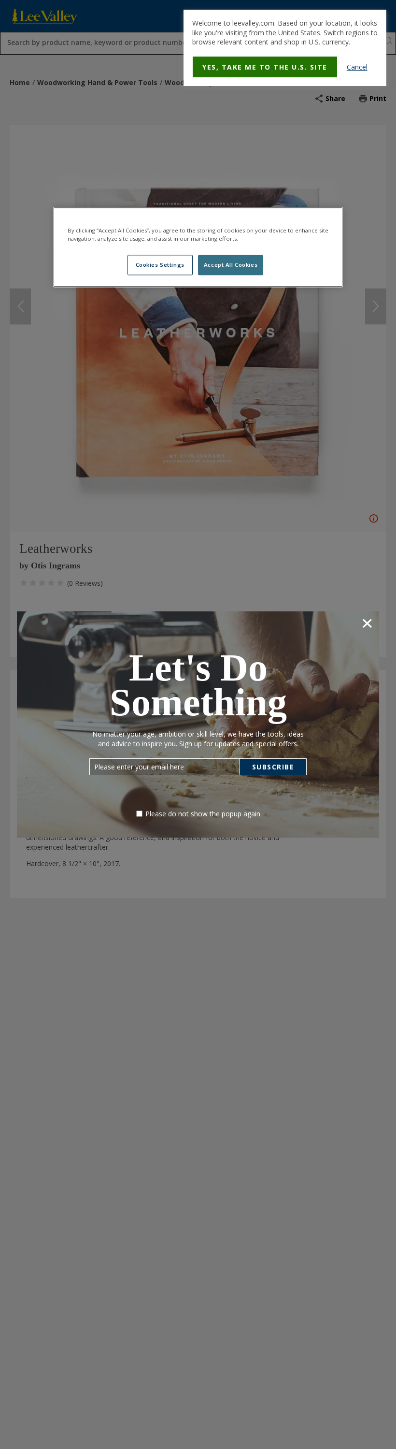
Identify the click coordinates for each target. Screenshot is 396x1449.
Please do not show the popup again (202, 813)
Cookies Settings (160, 264)
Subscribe (273, 766)
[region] (198, 247)
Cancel (357, 67)
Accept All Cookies (230, 264)
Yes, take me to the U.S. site (264, 67)
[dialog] (285, 48)
